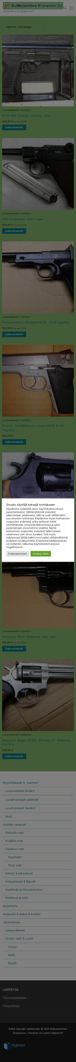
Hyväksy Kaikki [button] (41, 553)
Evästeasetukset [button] (17, 553)
